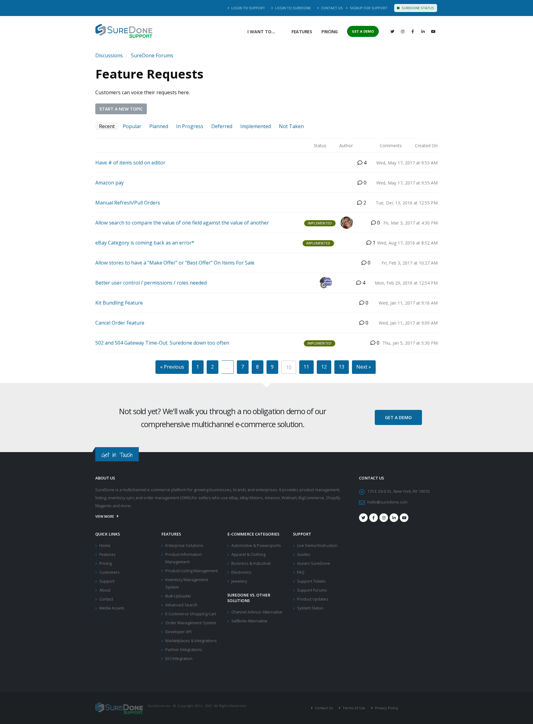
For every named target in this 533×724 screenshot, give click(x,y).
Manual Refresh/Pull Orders (127, 202)
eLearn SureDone (313, 563)
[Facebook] (412, 31)
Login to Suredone (292, 8)
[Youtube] (404, 517)
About (104, 590)
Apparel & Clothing (248, 554)
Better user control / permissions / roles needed (151, 282)
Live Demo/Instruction (317, 545)
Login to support (247, 8)
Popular (132, 126)
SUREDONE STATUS (417, 8)
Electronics (241, 572)
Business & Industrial (251, 563)
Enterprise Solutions (184, 545)
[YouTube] (433, 31)
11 (306, 366)
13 (341, 366)
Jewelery (239, 581)
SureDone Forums (152, 55)
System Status (310, 608)
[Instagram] (402, 31)
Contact (106, 599)
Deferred (221, 126)
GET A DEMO (363, 31)
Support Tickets (311, 581)
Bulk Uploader (178, 596)
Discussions (109, 55)
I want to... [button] (261, 31)
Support (106, 581)
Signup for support (368, 8)
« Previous (172, 366)
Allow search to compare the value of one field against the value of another (182, 222)
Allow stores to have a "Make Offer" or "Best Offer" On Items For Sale (174, 262)
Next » (363, 366)
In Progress (189, 126)
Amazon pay (109, 182)
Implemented (255, 126)
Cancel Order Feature (119, 322)
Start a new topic (121, 109)
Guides (303, 554)
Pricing (329, 31)
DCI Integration (178, 658)
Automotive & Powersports (256, 545)
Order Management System (190, 622)
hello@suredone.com (387, 502)
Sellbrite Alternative (249, 621)
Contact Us (331, 8)
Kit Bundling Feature (119, 302)
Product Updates (312, 599)
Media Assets (111, 608)
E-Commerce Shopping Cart (190, 614)
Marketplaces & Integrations (191, 640)
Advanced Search (181, 605)
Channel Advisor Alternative (256, 612)
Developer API (178, 631)
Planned (158, 126)
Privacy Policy (386, 708)
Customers (109, 572)
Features (301, 31)
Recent (107, 126)
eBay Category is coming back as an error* (144, 242)
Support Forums (312, 590)
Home (104, 545)
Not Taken (291, 126)
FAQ (300, 572)
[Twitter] (392, 31)
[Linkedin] (423, 31)
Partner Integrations (183, 649)
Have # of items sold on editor (130, 162)
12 (324, 366)
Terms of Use (353, 708)
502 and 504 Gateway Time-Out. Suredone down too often (162, 342)
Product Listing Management (191, 570)
